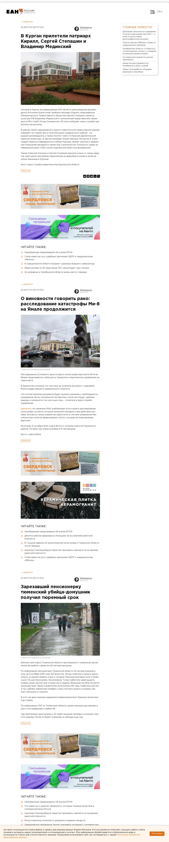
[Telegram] (91, 176)
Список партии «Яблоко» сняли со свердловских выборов (139, 44)
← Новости (27, 22)
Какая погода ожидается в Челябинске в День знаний (136, 65)
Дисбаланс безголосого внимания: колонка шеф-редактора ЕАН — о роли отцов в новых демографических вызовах (139, 35)
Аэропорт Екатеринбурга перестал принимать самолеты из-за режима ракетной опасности (61, 551)
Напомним (26, 409)
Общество (26, 170)
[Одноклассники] (88, 176)
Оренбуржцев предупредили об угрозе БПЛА (48, 252)
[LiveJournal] (98, 176)
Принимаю (157, 834)
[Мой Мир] (95, 176)
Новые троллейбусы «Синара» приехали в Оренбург (137, 71)
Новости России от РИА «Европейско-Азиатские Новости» (15, 12)
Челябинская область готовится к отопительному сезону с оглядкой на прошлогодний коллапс (139, 51)
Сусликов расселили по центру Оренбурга (138, 58)
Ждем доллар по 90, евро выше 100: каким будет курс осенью (56, 268)
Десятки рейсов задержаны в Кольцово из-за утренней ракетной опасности (58, 537)
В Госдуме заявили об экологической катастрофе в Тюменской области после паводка (61, 544)
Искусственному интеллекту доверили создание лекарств (54, 820)
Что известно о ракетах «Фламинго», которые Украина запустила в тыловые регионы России (59, 807)
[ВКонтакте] (84, 176)
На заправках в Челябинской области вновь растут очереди (55, 272)
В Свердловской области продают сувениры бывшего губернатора (59, 264)
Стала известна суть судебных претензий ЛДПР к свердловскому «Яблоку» (58, 258)
